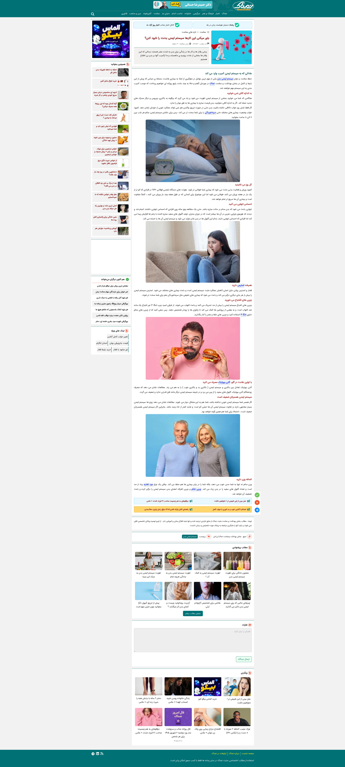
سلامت (156, 13)
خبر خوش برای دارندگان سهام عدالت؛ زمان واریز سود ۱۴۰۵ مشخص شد (112, 291)
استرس (240, 285)
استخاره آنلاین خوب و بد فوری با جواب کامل (229, 509)
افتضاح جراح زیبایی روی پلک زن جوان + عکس (208, 730)
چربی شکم (196, 489)
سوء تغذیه (148, 484)
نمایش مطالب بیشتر (193, 613)
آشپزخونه (147, 13)
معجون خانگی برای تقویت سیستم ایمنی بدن (237, 574)
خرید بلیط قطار (104, 349)
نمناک (224, 13)
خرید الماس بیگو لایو (207, 699)
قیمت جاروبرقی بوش (119, 343)
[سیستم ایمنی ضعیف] (193, 252)
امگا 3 (243, 314)
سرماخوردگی (210, 112)
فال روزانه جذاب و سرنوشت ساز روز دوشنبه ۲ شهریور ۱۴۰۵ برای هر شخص (178, 732)
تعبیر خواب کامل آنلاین (117, 336)
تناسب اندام (177, 13)
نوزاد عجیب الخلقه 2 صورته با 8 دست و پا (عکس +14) (237, 730)
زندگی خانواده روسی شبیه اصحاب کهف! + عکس (178, 700)
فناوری (124, 13)
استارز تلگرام (101, 343)
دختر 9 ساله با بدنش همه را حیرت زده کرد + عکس (148, 700)
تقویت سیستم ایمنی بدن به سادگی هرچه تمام (178, 574)
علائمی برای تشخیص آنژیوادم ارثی (207, 604)
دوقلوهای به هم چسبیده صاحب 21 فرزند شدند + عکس (167, 501)
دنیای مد (166, 13)
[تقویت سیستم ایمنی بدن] (193, 348)
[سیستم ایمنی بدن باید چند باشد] (193, 445)
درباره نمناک (234, 753)
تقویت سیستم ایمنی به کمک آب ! (207, 574)
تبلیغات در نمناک (219, 753)
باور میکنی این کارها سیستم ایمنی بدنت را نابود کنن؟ (177, 38)
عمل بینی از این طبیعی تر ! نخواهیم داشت (230, 501)
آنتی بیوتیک (224, 382)
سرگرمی (196, 13)
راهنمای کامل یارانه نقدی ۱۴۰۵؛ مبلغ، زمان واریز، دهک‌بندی (166, 509)
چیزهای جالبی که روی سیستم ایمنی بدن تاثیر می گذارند (237, 604)
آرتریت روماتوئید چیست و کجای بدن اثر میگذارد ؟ (178, 604)
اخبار (218, 13)
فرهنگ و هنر (207, 13)
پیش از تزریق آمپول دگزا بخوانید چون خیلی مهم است (148, 604)
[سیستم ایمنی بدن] (193, 151)
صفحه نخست (248, 753)
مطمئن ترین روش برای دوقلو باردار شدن (112, 286)
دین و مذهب (135, 13)
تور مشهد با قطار (120, 349)
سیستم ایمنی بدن (225, 78)
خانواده (188, 13)
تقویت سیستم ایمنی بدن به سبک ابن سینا (148, 574)
